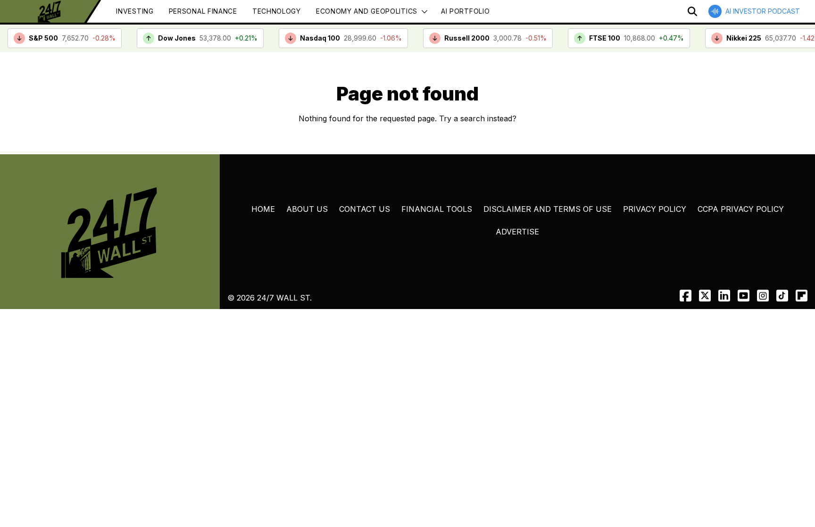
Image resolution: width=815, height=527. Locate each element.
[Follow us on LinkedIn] (724, 295)
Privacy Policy (654, 209)
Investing (134, 11)
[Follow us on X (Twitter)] (705, 295)
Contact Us (364, 209)
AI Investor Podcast (762, 11)
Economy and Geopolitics (366, 11)
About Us (307, 209)
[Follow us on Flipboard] (801, 295)
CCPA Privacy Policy (741, 209)
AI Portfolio (465, 11)
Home (263, 209)
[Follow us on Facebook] (685, 295)
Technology (276, 11)
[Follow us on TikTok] (782, 295)
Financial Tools (436, 209)
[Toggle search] (692, 11)
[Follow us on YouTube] (743, 295)
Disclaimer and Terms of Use (547, 209)
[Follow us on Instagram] (763, 295)
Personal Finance (203, 11)
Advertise (517, 231)
